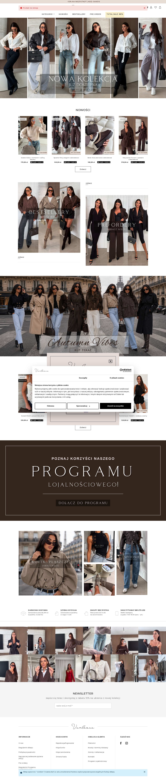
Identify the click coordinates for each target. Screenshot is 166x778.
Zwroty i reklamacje (96, 752)
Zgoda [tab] (49, 378)
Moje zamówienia (63, 752)
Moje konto (60, 748)
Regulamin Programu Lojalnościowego (27, 768)
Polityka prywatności (27, 752)
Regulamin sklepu (26, 748)
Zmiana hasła (61, 757)
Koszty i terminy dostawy (98, 748)
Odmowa (50, 406)
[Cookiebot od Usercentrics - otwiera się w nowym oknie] (121, 370)
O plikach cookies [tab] (117, 378)
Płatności (92, 743)
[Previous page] (4, 57)
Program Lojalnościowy (97, 761)
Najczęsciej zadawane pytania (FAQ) (31, 757)
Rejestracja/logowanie (65, 743)
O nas (21, 743)
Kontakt (91, 757)
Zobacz (83, 169)
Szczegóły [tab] (83, 378)
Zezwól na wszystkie (115, 406)
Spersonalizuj (81, 406)
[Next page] (161, 57)
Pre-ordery (23, 763)
